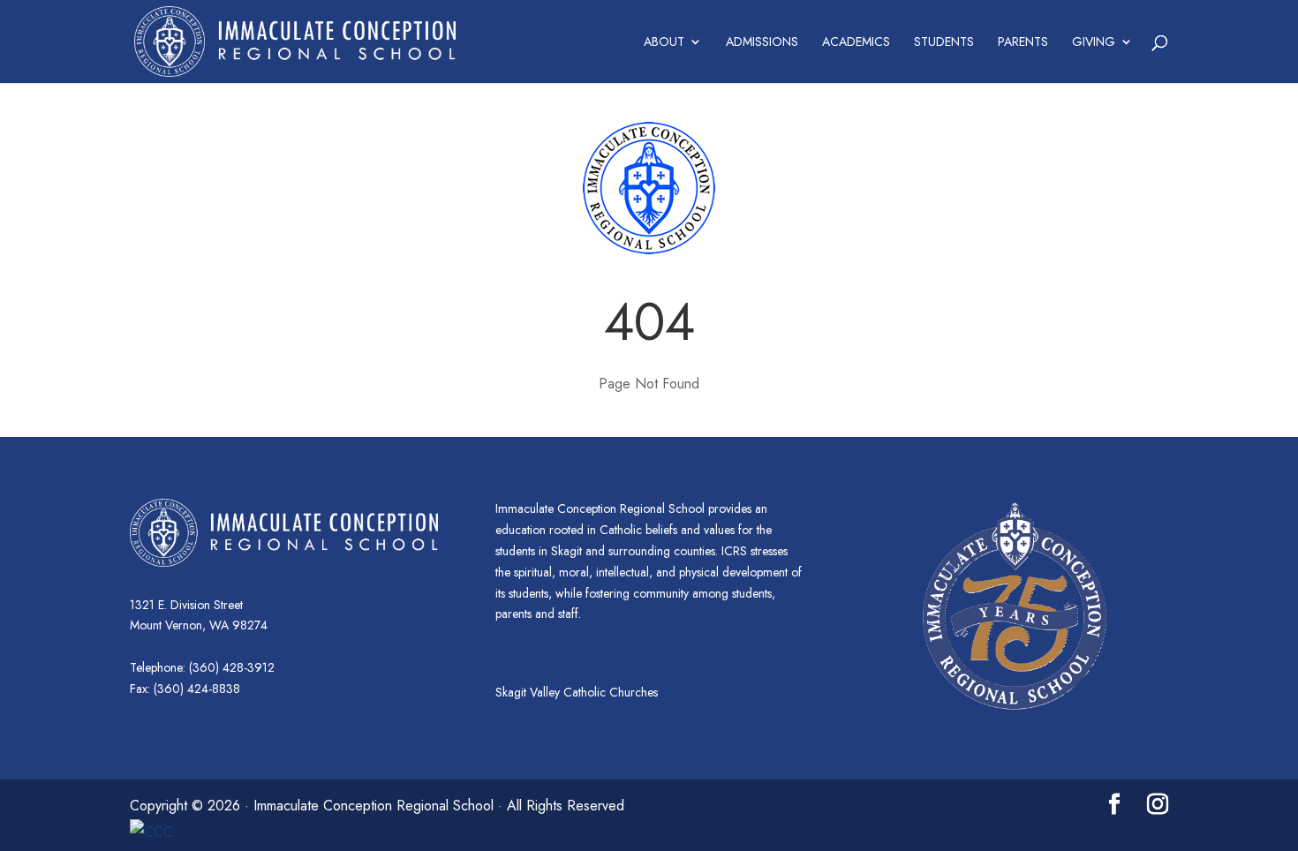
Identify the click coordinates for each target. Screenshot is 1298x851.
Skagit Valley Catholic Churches (576, 692)
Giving (1093, 42)
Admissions (762, 42)
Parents (1023, 42)
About (664, 42)
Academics (856, 42)
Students (944, 42)
